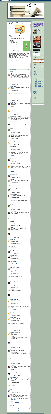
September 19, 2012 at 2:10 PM (15, 315)
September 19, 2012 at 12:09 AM (16, 90)
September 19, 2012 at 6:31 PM (15, 363)
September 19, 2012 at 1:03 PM (15, 297)
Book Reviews (21, 19)
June (35, 90)
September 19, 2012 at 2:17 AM (15, 144)
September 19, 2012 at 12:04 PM (16, 287)
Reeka (12, 341)
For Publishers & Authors (14, 19)
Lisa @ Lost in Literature (15, 267)
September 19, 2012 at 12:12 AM (16, 100)
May (35, 91)
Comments (35, 55)
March (35, 93)
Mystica (12, 128)
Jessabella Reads (13, 299)
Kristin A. (12, 211)
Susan (12, 102)
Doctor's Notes (13, 372)
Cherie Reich (13, 305)
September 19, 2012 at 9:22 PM (15, 382)
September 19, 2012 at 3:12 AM (15, 149)
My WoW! (12, 369)
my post (15, 399)
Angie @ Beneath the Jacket (15, 116)
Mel (11, 179)
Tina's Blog (12, 158)
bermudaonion (13, 188)
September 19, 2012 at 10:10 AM (16, 258)
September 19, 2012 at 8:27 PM (15, 375)
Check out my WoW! (14, 361)
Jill (38, 29)
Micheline (12, 389)
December (36, 74)
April (35, 92)
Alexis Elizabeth (13, 194)
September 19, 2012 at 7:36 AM (15, 215)
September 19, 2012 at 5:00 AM (15, 177)
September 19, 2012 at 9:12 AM (15, 237)
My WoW (12, 155)
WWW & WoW (14, 247)
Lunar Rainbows (17, 402)
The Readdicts (13, 134)
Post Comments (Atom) (15, 410)
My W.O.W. (12, 171)
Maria (12, 227)
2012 (34, 73)
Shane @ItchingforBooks (15, 332)
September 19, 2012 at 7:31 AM (15, 209)
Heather (12, 204)
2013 (34, 72)
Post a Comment (11, 405)
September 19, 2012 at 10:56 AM (16, 273)
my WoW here (19, 284)
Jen (11, 221)
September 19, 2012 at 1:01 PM (15, 292)
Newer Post (9, 408)
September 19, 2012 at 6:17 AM (15, 192)
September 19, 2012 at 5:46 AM (15, 182)
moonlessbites (13, 174)
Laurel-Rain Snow (13, 250)
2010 (34, 98)
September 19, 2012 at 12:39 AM (16, 121)
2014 (34, 71)
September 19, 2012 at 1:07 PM (15, 303)
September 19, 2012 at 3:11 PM (15, 320)
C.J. (11, 73)
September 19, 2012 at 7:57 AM (15, 225)
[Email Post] (29, 69)
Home (8, 19)
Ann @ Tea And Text (14, 255)
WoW (16, 263)
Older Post (29, 408)
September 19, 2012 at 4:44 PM (15, 347)
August (35, 87)
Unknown (12, 86)
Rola (11, 349)
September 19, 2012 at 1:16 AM (15, 132)
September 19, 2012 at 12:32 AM (16, 114)
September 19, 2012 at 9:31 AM (15, 243)
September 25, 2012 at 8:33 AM (15, 392)
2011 (34, 97)
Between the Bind (13, 377)
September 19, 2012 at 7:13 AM (15, 197)
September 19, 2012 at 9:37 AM (15, 253)
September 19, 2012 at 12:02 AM (16, 84)
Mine (13, 106)
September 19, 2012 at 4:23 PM (15, 330)
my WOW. (14, 309)
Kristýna (12, 141)
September (36, 78)
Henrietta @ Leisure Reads (15, 281)
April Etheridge (13, 312)
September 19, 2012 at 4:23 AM (15, 163)
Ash (11, 365)
